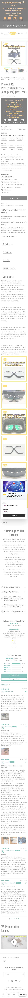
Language (5, 509)
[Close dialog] (26, 480)
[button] (14, 505)
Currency (5, 502)
